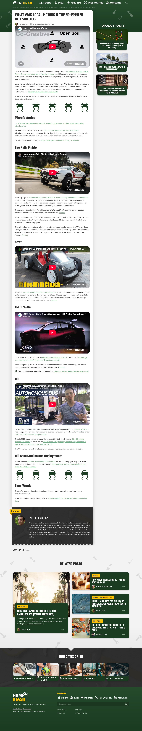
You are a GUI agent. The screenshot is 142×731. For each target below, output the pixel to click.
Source (62, 213)
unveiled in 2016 (80, 429)
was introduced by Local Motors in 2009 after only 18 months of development (58, 198)
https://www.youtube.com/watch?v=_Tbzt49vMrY (60, 140)
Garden (61, 3)
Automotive (47, 3)
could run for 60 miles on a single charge (30, 435)
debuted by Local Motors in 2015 (54, 357)
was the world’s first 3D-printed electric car (39, 292)
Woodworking (115, 3)
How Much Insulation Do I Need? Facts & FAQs (108, 581)
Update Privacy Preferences (22, 709)
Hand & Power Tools (95, 3)
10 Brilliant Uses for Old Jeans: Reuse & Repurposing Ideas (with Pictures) (109, 603)
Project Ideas (76, 3)
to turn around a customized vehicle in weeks (61, 131)
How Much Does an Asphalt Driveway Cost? (71, 371)
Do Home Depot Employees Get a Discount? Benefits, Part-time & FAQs (108, 627)
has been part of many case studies (41, 462)
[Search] (126, 704)
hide (27, 550)
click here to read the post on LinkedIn (43, 92)
